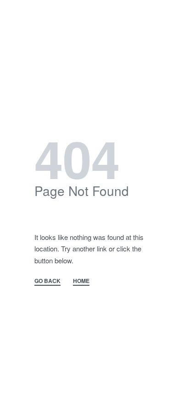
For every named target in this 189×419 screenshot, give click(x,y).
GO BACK (47, 281)
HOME (81, 281)
